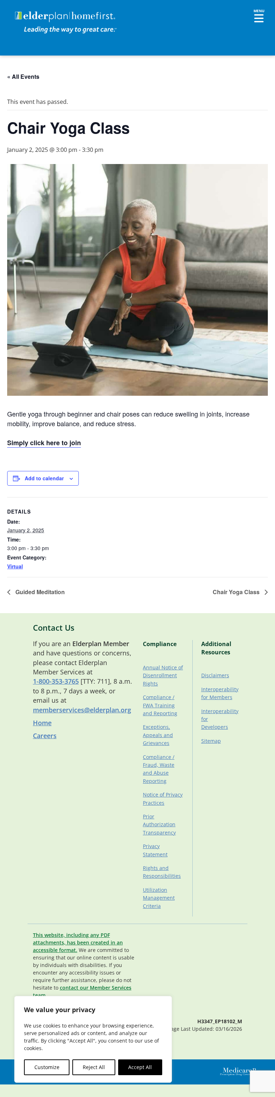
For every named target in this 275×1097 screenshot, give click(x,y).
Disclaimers (215, 675)
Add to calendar (44, 478)
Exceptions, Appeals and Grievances (158, 734)
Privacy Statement (155, 850)
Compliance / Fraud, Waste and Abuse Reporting (158, 769)
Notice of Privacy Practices (163, 798)
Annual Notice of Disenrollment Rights (163, 675)
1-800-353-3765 (56, 681)
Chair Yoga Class (237, 592)
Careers (45, 735)
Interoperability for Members (219, 693)
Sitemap (211, 740)
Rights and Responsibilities (162, 872)
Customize (46, 1067)
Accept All (140, 1067)
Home (42, 722)
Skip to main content (33, 12)
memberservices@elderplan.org (82, 710)
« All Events (23, 76)
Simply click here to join (44, 442)
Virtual (15, 566)
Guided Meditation (39, 592)
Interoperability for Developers (219, 719)
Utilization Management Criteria (159, 897)
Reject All (94, 1067)
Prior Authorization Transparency (159, 824)
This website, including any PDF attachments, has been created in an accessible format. (78, 942)
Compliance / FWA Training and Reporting (160, 705)
